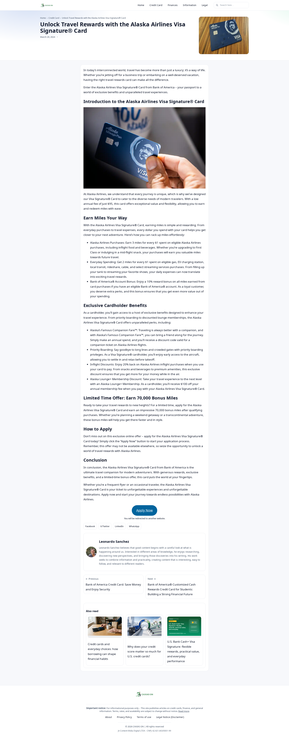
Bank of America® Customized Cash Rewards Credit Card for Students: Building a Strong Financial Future (172, 586)
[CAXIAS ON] (46, 5)
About (108, 717)
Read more (183, 711)
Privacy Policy (124, 717)
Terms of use (144, 717)
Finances (173, 5)
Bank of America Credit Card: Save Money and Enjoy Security (113, 584)
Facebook (90, 526)
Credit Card (156, 5)
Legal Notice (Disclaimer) (170, 717)
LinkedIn (119, 526)
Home (141, 5)
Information (189, 5)
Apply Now (144, 510)
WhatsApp (134, 526)
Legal (205, 5)
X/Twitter (105, 526)
